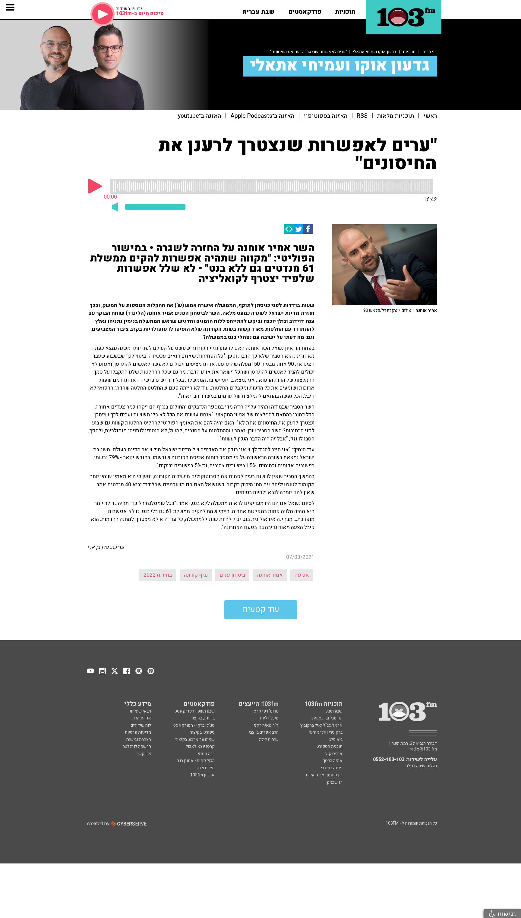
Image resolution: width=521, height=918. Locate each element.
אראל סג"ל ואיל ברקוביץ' (321, 725)
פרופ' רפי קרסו (265, 711)
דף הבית (429, 52)
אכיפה (302, 575)
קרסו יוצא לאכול (200, 746)
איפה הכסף (332, 760)
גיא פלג (336, 739)
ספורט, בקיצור (202, 732)
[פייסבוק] (308, 229)
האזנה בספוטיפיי (325, 116)
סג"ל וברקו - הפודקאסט (194, 725)
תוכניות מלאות (395, 116)
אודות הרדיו (140, 718)
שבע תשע (334, 711)
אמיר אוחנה (270, 575)
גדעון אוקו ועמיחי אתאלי (374, 52)
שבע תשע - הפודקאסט (195, 711)
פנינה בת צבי (332, 768)
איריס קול (334, 753)
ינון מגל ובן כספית (327, 718)
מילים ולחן (206, 768)
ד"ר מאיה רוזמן (265, 725)
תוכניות (409, 52)
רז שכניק (335, 782)
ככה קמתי (206, 753)
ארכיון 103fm (202, 775)
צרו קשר (143, 753)
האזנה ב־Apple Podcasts (262, 116)
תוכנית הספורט (330, 746)
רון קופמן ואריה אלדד (324, 775)
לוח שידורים (141, 725)
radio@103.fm (423, 749)
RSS (362, 116)
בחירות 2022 (158, 575)
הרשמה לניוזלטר (137, 746)
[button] (345, 10)
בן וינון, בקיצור (203, 718)
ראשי (430, 116)
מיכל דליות (269, 718)
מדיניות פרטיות (138, 732)
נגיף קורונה (196, 575)
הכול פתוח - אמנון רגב (196, 760)
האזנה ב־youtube (199, 116)
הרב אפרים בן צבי (264, 732)
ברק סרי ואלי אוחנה (326, 732)
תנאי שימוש (140, 711)
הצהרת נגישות (138, 739)
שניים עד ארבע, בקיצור (195, 739)
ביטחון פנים (232, 575)
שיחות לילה (269, 739)
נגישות (505, 913)
